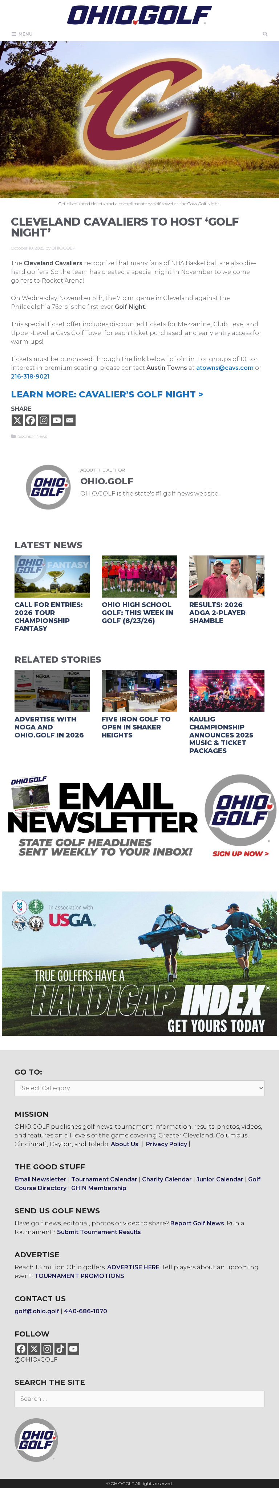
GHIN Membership (98, 1188)
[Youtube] (56, 420)
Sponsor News (32, 436)
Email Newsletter (40, 1179)
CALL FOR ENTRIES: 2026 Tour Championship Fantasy (49, 616)
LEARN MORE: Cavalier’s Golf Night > (107, 394)
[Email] (70, 420)
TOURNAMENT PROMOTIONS (79, 1276)
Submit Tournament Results (99, 1232)
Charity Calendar (167, 1179)
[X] (17, 420)
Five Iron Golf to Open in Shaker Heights (136, 727)
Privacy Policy (166, 1144)
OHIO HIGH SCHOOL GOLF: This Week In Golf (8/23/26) (137, 612)
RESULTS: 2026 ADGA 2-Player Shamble (217, 612)
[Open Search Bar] (265, 34)
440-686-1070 (85, 1311)
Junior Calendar (220, 1179)
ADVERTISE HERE (133, 1267)
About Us (124, 1144)
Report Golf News (197, 1223)
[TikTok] (60, 1349)
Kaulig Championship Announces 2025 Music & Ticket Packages (221, 735)
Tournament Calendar (104, 1179)
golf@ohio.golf (37, 1311)
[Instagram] (43, 420)
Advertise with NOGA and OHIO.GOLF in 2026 (49, 727)
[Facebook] (30, 420)
